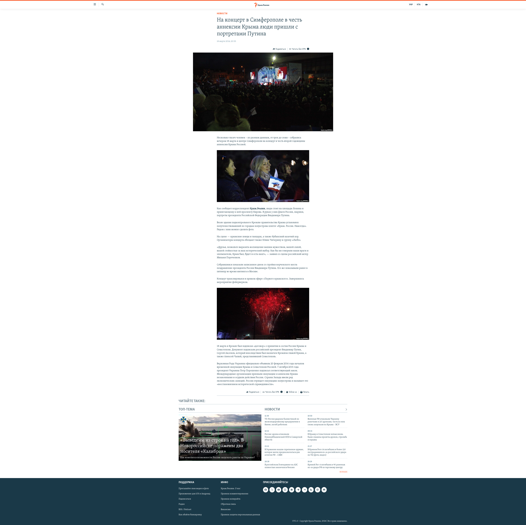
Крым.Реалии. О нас (230, 489)
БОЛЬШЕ (343, 472)
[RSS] (311, 489)
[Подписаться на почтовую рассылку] (324, 489)
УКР (411, 5)
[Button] (279, 49)
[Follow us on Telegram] (298, 489)
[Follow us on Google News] (291, 489)
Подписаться (185, 499)
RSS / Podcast (185, 509)
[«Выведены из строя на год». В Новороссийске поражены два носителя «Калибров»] (220, 437)
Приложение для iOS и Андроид (194, 494)
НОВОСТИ (272, 409)
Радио (182, 504)
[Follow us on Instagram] (285, 489)
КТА (418, 5)
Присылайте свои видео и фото (194, 489)
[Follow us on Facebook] (265, 489)
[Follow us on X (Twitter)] (272, 489)
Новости (222, 13)
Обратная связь (228, 504)
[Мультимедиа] (426, 5)
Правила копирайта (230, 499)
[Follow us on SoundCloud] (304, 489)
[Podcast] (317, 489)
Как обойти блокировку (190, 515)
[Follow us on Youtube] (278, 489)
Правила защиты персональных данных (240, 515)
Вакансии (226, 509)
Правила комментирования (234, 494)
